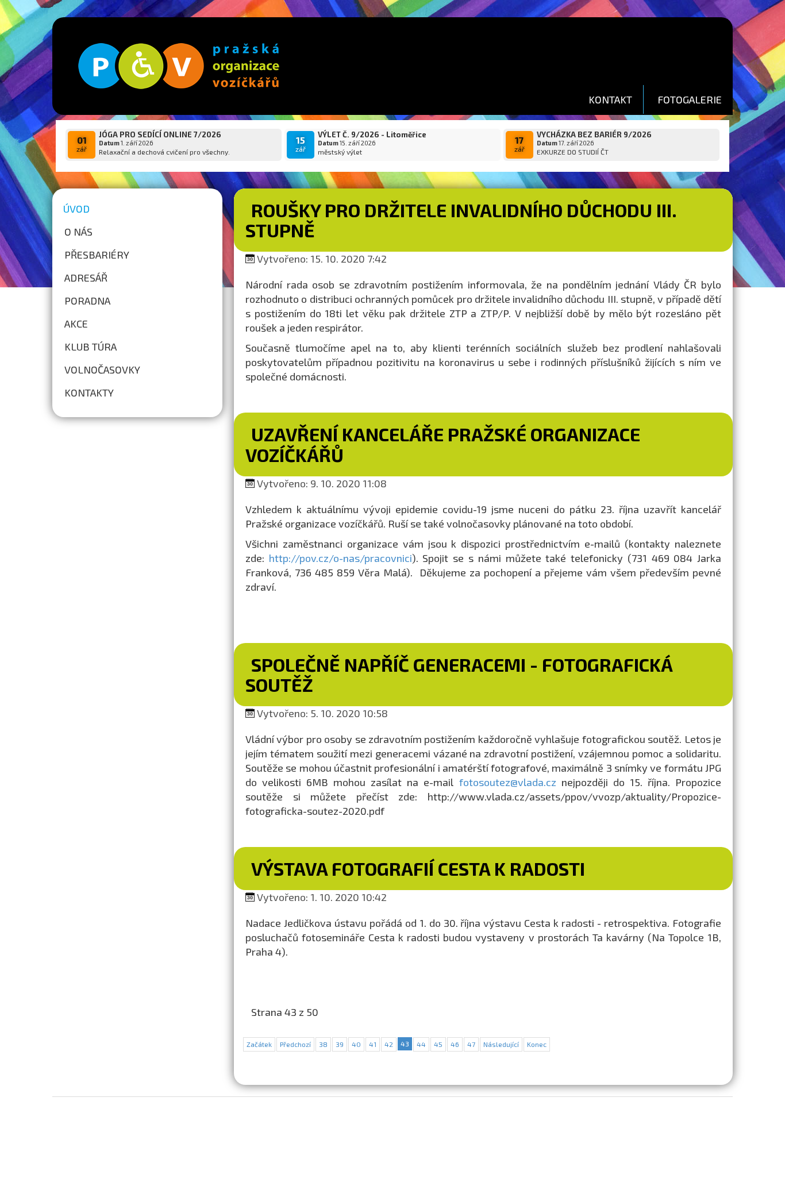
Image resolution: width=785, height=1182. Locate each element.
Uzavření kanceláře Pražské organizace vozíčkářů (442, 444)
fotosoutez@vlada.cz (507, 782)
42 (388, 1044)
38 (323, 1044)
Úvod (76, 208)
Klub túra (90, 346)
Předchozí (295, 1044)
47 (471, 1044)
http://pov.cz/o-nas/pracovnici (340, 558)
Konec (537, 1044)
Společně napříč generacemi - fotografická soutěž (458, 674)
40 (356, 1044)
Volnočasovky (102, 369)
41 (372, 1044)
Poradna (87, 300)
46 (455, 1044)
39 (340, 1044)
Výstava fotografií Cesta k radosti (418, 868)
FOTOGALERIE (689, 99)
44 (421, 1044)
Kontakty (89, 392)
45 (438, 1044)
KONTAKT (610, 99)
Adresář (85, 277)
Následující (501, 1044)
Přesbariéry (96, 254)
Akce (76, 323)
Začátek (259, 1044)
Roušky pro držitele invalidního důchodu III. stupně (461, 220)
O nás (78, 231)
